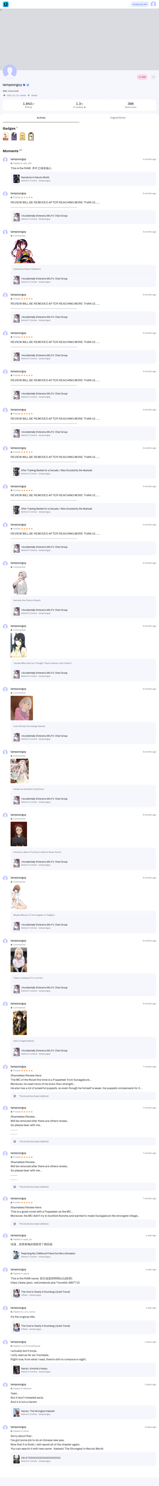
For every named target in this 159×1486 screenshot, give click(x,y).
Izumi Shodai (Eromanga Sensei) (29, 726)
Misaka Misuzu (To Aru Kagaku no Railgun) (34, 915)
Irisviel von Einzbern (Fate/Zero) (28, 789)
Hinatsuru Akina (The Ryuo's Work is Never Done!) (37, 852)
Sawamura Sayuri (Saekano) (27, 269)
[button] (79, 39)
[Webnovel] (5, 4)
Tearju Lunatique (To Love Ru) (28, 978)
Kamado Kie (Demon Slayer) (27, 600)
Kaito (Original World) (23, 1041)
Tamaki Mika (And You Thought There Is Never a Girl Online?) (42, 663)
